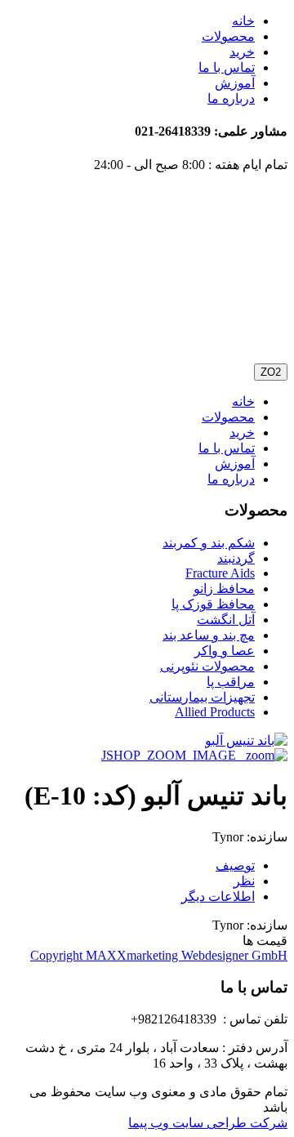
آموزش (235, 83)
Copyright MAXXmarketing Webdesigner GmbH (158, 955)
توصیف (235, 865)
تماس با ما (226, 67)
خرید (242, 52)
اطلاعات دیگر (218, 896)
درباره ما (231, 98)
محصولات (228, 36)
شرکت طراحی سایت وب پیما (207, 1123)
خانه (243, 21)
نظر (244, 881)
